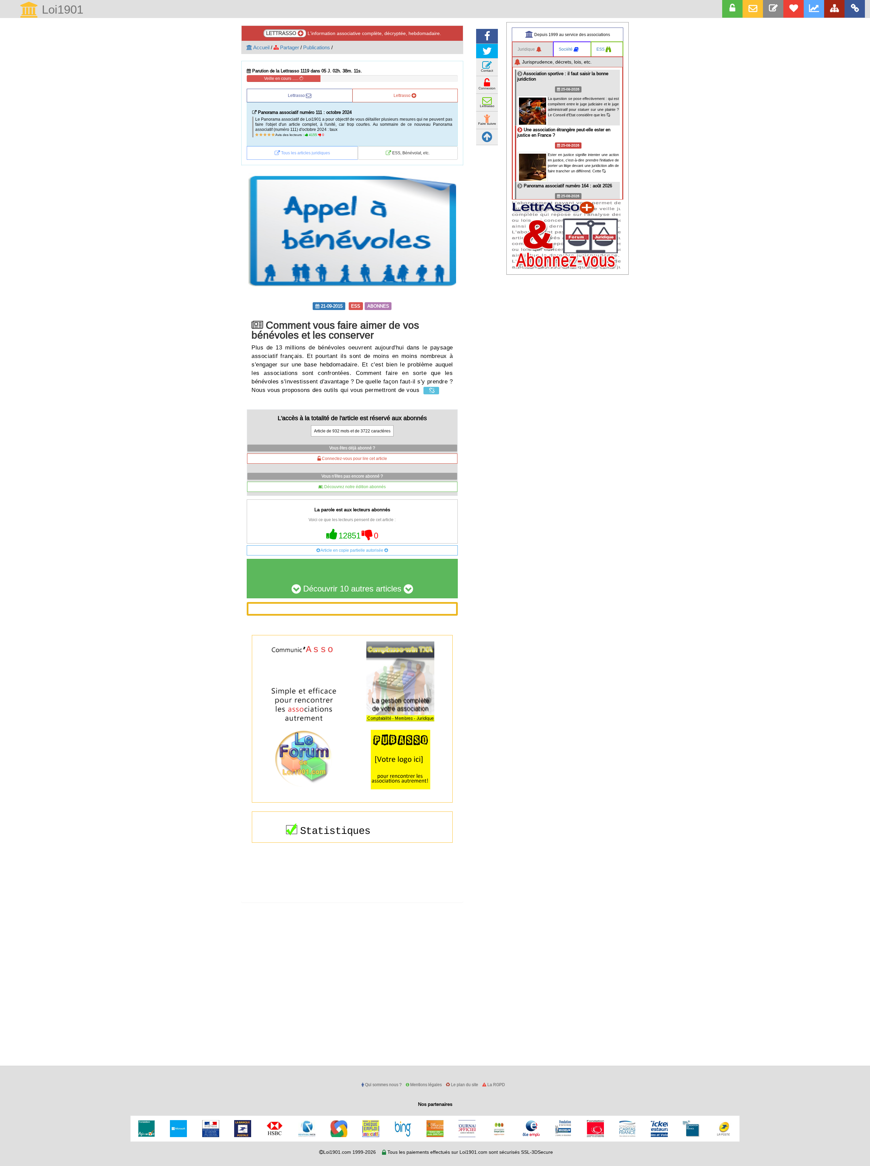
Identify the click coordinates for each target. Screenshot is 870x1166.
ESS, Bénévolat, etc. (410, 152)
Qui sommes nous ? (383, 1084)
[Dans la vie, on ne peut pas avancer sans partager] (834, 9)
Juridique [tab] (527, 49)
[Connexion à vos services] (732, 9)
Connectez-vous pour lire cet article (354, 458)
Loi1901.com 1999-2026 (349, 1152)
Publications (316, 47)
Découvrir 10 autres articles (352, 589)
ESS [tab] (601, 49)
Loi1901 (60, 10)
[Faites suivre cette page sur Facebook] (487, 36)
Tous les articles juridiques (305, 152)
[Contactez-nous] (773, 9)
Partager (289, 47)
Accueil (260, 47)
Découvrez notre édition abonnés (354, 486)
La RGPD (495, 1084)
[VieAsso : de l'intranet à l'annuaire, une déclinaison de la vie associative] (855, 9)
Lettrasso (297, 95)
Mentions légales (425, 1084)
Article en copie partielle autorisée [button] (352, 550)
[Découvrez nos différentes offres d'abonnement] (793, 9)
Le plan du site (464, 1084)
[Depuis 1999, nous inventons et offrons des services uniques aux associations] (814, 9)
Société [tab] (566, 49)
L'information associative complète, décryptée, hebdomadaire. (353, 33)
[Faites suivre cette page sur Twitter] (487, 51)
